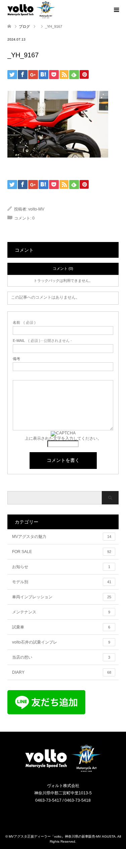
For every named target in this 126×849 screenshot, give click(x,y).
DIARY (61, 672)
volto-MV (36, 209)
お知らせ (61, 566)
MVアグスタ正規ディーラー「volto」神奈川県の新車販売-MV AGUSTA (62, 836)
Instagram (58, 814)
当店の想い (61, 657)
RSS (67, 814)
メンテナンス (61, 612)
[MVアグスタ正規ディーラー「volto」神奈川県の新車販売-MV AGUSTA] (63, 771)
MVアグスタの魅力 (61, 536)
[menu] (116, 10)
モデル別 (61, 582)
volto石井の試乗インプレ (61, 642)
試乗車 (61, 627)
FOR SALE (61, 551)
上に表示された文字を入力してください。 (63, 438)
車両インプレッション (61, 597)
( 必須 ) (24, 322)
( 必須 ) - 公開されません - (42, 341)
